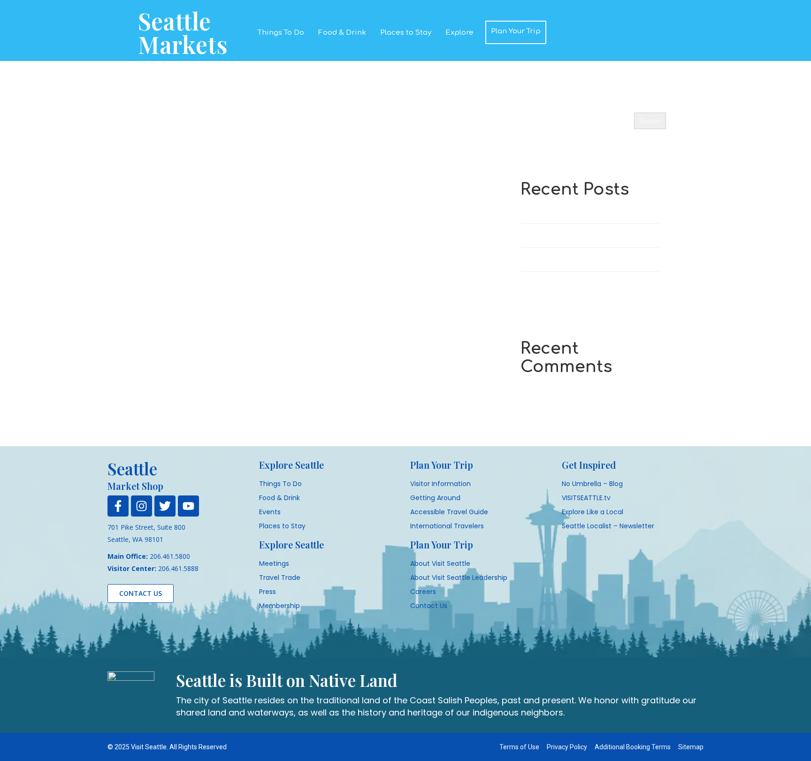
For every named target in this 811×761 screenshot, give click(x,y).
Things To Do (281, 33)
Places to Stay (405, 33)
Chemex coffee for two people (566, 283)
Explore (459, 33)
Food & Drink (342, 33)
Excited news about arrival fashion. (573, 235)
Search (530, 105)
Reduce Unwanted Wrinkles (561, 259)
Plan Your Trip (516, 31)
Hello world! (538, 211)
